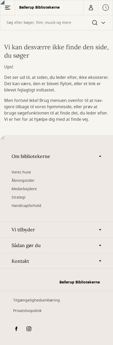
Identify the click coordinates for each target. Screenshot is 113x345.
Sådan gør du (26, 245)
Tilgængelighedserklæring (36, 300)
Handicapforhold (26, 206)
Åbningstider (23, 180)
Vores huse (21, 172)
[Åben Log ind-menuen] (90, 7)
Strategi (18, 197)
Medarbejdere (24, 189)
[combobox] (56, 22)
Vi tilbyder (23, 230)
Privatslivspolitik (27, 311)
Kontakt (20, 261)
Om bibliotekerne (31, 156)
